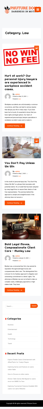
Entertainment (12, 329)
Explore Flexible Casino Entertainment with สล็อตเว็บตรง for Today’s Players (21, 361)
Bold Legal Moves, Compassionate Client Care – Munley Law (20, 247)
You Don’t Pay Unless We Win (20, 164)
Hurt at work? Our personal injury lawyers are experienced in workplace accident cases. (21, 82)
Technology (11, 339)
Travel (10, 343)
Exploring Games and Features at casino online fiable (21, 368)
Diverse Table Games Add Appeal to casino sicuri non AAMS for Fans (22, 380)
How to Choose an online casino (18, 374)
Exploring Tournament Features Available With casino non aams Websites (23, 387)
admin (17, 94)
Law (19, 99)
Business (11, 325)
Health (10, 334)
